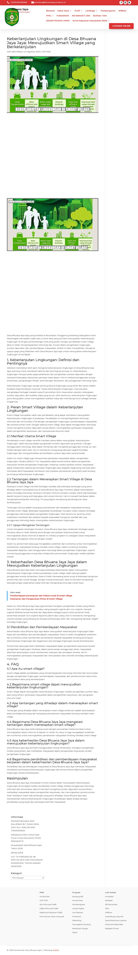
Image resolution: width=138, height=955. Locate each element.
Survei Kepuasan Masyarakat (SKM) (90, 21)
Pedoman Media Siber (114, 924)
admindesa (17, 51)
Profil (77, 11)
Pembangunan (108, 11)
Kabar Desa (63, 11)
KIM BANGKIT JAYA (81, 16)
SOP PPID (44, 900)
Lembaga (90, 11)
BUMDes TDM (100, 16)
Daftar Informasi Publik (49, 908)
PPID (48, 16)
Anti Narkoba (77, 913)
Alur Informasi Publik (48, 904)
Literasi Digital (78, 908)
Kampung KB (77, 897)
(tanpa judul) (17, 852)
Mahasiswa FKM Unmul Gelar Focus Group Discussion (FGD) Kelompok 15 (26, 838)
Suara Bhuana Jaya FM (114, 917)
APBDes (122, 11)
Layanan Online (121, 26)
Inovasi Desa (77, 900)
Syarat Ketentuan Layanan (116, 920)
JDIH (107, 908)
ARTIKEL (46, 51)
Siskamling (76, 920)
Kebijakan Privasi (112, 928)
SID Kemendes (111, 904)
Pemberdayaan (78, 904)
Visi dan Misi (44, 897)
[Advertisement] (52, 138)
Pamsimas (76, 917)
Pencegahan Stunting (81, 924)
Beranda (50, 11)
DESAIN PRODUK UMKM (58, 21)
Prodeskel (109, 897)
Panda (56, 950)
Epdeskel (109, 900)
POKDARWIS (63, 16)
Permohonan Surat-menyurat (52, 917)
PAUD (74, 933)
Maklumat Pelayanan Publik (51, 913)
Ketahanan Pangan (80, 928)
